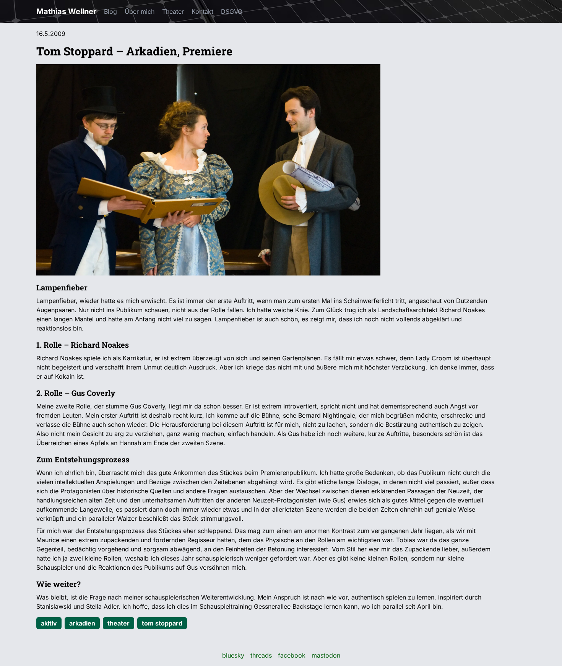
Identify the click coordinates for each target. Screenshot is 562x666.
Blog (110, 11)
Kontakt (202, 11)
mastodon (326, 655)
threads (261, 655)
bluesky (233, 655)
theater (118, 623)
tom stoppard (162, 623)
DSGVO (231, 11)
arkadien (82, 623)
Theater (173, 11)
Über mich (139, 11)
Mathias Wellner (66, 11)
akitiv (49, 623)
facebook (291, 655)
